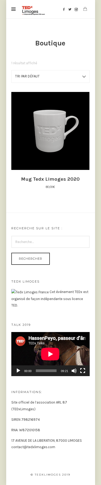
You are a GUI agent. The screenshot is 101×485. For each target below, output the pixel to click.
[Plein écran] (82, 370)
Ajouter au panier (50, 131)
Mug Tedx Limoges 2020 (50, 179)
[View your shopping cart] (85, 9)
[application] (50, 354)
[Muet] (74, 370)
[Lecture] (18, 370)
